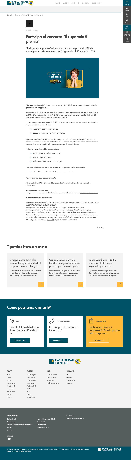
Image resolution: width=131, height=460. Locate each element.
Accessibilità (41, 422)
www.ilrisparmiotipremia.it (89, 192)
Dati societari (11, 419)
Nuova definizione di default (46, 419)
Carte (9, 380)
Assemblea (50, 380)
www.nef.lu (35, 141)
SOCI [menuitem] (73, 3)
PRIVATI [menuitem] (57, 3)
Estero (29, 394)
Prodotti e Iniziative (53, 383)
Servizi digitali (31, 374)
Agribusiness (31, 397)
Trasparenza (11, 422)
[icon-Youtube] (9, 439)
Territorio (69, 383)
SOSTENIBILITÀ (96, 3)
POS (28, 391)
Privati (9, 371)
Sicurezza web (41, 424)
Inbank (9, 394)
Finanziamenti (11, 383)
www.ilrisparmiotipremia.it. (35, 210)
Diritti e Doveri (51, 377)
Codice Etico (71, 380)
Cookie (9, 430)
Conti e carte (31, 377)
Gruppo (69, 377)
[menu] (78, 3)
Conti (9, 377)
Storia (68, 374)
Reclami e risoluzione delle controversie (20, 424)
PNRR (28, 389)
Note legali (28, 451)
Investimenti (11, 386)
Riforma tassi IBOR (50, 427)
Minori (9, 374)
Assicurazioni (11, 391)
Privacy (9, 427)
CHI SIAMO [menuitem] (85, 3)
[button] (127, 3)
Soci (48, 371)
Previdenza (10, 389)
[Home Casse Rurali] (20, 3)
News (25, 15)
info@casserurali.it (78, 418)
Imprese (30, 371)
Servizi (9, 397)
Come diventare (52, 374)
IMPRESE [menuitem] (65, 3)
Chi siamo (70, 371)
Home (20, 15)
